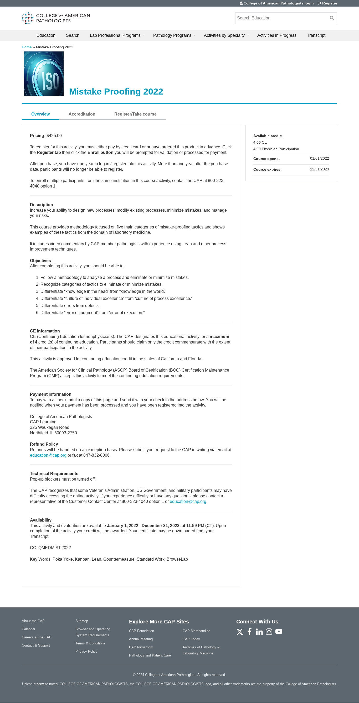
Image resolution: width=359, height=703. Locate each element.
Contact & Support (36, 645)
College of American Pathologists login (279, 3)
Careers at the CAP (37, 637)
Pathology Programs (172, 35)
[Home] (56, 18)
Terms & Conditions (90, 643)
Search (72, 35)
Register (329, 3)
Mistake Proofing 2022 (54, 47)
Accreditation (82, 114)
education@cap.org (48, 455)
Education (46, 35)
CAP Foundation (141, 631)
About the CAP (33, 621)
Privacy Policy (86, 651)
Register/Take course (135, 114)
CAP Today (191, 639)
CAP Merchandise (196, 631)
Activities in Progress (276, 35)
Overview (40, 114)
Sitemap (81, 621)
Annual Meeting (141, 639)
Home (27, 47)
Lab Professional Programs (115, 35)
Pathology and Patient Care (150, 655)
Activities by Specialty (224, 35)
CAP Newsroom (141, 647)
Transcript (316, 35)
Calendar (28, 629)
